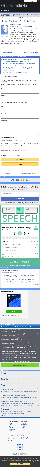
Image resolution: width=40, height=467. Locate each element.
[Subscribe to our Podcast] (27, 180)
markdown (9, 140)
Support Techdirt (26, 439)
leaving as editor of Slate (22, 31)
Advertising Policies (24, 425)
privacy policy (24, 202)
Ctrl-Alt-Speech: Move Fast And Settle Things (15, 72)
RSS (9, 426)
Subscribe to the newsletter (15, 102)
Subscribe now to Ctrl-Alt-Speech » (20, 265)
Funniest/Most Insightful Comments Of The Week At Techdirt (19, 59)
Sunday (4, 373)
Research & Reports (11, 429)
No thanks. (35, 143)
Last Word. (26, 143)
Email (3, 95)
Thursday (5, 409)
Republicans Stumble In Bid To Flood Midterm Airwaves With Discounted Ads (20, 405)
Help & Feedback (13, 436)
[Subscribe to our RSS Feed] (22, 180)
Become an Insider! (20, 365)
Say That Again (4, 36)
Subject (3, 114)
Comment (4, 120)
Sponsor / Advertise (11, 439)
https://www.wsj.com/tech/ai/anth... (11, 329)
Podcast (10, 427)
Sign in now (20, 84)
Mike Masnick (28, 26)
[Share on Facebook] (36, 52)
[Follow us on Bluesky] (12, 180)
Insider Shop (24, 437)
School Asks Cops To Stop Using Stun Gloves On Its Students (17, 403)
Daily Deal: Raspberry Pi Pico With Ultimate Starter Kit (15, 401)
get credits (4, 145)
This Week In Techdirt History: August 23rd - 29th (16, 61)
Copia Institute (25, 436)
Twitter (10, 423)
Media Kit (10, 437)
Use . (7, 140)
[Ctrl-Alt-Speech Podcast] (20, 214)
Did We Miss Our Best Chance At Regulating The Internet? (18, 282)
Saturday (5, 379)
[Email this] (28, 52)
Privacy (23, 427)
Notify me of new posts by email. (10, 155)
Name (3, 89)
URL (2, 107)
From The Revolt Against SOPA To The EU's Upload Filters (18, 279)
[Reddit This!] (31, 52)
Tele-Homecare (6, 17)
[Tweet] (33, 52)
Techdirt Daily (17, 102)
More (2, 415)
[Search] (39, 1)
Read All (36, 284)
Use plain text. (19, 140)
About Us (23, 423)
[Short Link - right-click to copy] (25, 52)
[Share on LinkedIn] (38, 52)
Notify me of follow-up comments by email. (13, 150)
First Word (15, 143)
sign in (10, 145)
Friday (3, 385)
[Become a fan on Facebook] (17, 180)
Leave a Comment (6, 52)
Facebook (11, 424)
